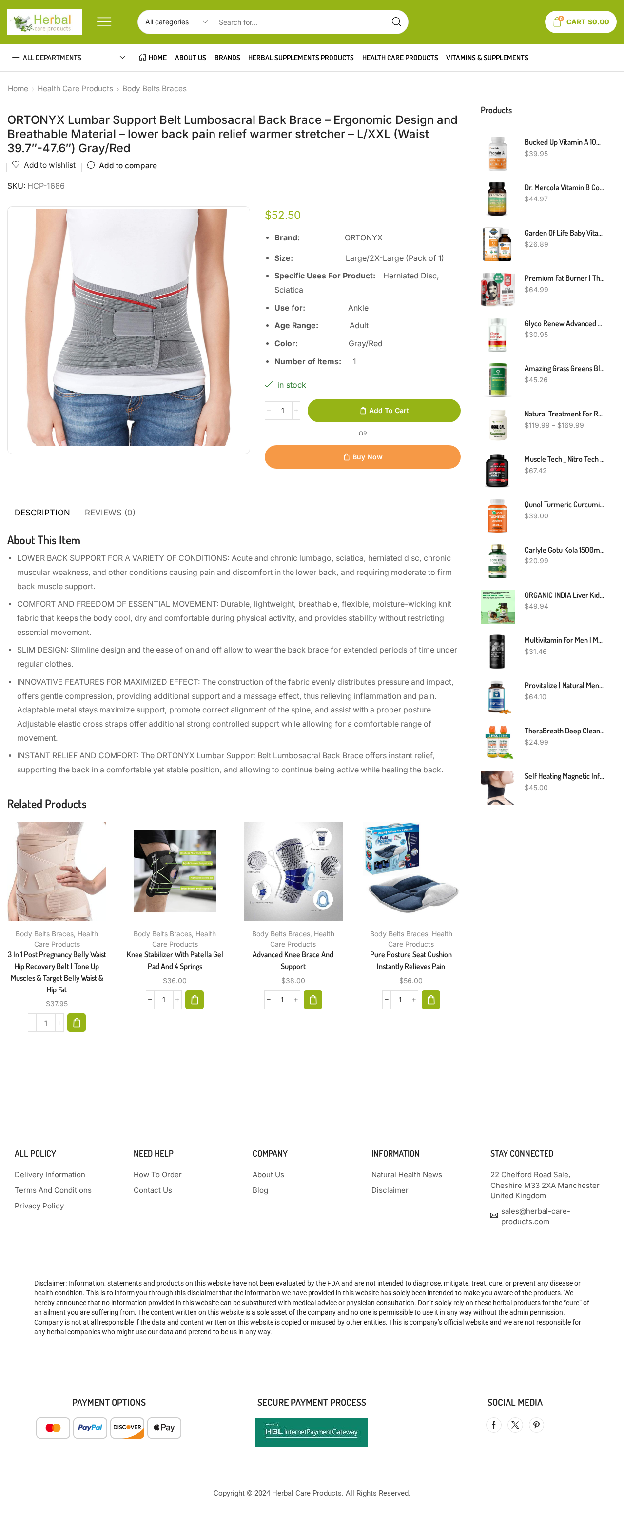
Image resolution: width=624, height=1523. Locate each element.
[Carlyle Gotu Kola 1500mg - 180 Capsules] (498, 561)
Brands (227, 57)
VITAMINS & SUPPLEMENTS (487, 57)
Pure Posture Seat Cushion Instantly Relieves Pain (411, 960)
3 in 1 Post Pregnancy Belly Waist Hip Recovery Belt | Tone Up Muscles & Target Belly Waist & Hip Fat (57, 971)
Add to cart (389, 410)
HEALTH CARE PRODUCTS (400, 57)
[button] (76, 1022)
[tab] (42, 513)
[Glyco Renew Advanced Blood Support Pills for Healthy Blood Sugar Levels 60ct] (498, 335)
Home (18, 88)
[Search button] (396, 22)
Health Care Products (75, 88)
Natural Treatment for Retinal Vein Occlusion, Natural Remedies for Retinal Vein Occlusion (564, 413)
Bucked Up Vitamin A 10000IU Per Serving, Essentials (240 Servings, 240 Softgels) (564, 142)
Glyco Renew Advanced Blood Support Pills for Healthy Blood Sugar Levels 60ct (564, 323)
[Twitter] (515, 1425)
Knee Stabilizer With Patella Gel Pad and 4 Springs (175, 960)
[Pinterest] (536, 1425)
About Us (190, 57)
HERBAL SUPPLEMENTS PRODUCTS (301, 57)
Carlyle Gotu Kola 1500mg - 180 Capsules (564, 549)
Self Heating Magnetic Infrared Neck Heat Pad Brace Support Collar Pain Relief (564, 776)
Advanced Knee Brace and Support (293, 960)
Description (42, 512)
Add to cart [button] (47, 875)
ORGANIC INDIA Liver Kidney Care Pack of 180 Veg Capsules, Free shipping (564, 595)
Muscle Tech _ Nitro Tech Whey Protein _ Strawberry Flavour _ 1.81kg (564, 459)
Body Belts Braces (154, 88)
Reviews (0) (110, 512)
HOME (158, 57)
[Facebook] (494, 1425)
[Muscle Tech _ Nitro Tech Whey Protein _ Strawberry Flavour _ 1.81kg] (498, 471)
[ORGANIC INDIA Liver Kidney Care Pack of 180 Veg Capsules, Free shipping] (498, 607)
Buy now (367, 457)
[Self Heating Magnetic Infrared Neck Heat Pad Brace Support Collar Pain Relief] (498, 788)
